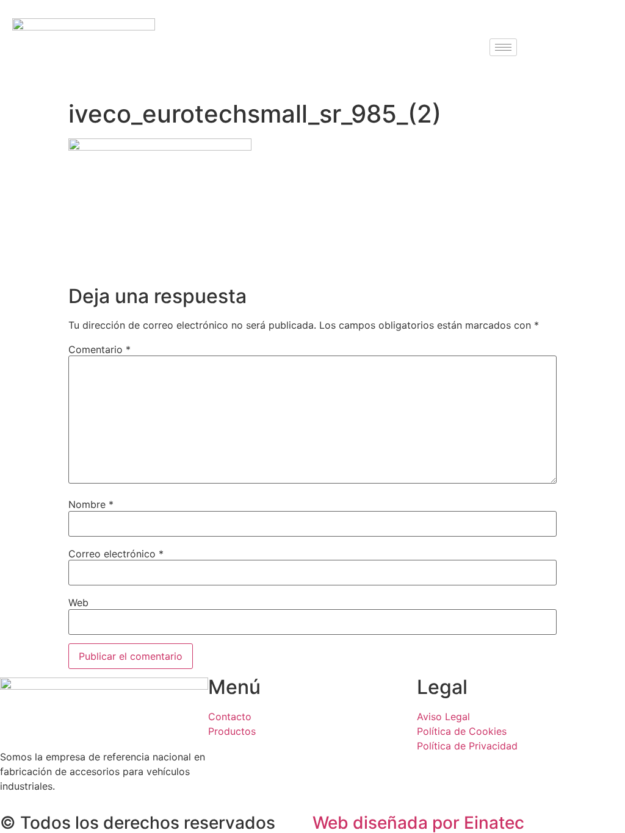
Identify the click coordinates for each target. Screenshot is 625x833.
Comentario (99, 349)
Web (78, 602)
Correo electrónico (116, 554)
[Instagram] (580, 47)
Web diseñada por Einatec (418, 822)
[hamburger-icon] (503, 47)
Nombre (91, 504)
